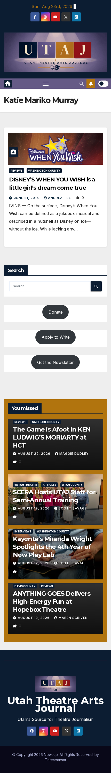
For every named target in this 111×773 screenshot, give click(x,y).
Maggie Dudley (74, 454)
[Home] (8, 83)
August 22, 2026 (34, 454)
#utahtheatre (25, 484)
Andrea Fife (60, 198)
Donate (56, 312)
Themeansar (55, 760)
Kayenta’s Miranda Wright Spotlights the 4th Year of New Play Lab (52, 547)
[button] (82, 83)
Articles (49, 484)
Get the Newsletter (55, 362)
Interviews (22, 531)
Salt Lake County (45, 422)
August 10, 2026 (34, 618)
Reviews (16, 170)
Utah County (72, 484)
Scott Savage (73, 508)
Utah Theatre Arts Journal (55, 704)
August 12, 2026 (34, 563)
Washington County (44, 170)
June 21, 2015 (27, 198)
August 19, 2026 (34, 508)
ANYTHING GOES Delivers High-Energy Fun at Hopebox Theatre (51, 601)
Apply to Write (56, 337)
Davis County (24, 586)
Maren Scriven (73, 618)
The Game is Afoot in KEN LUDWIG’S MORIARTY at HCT (52, 437)
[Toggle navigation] (45, 83)
